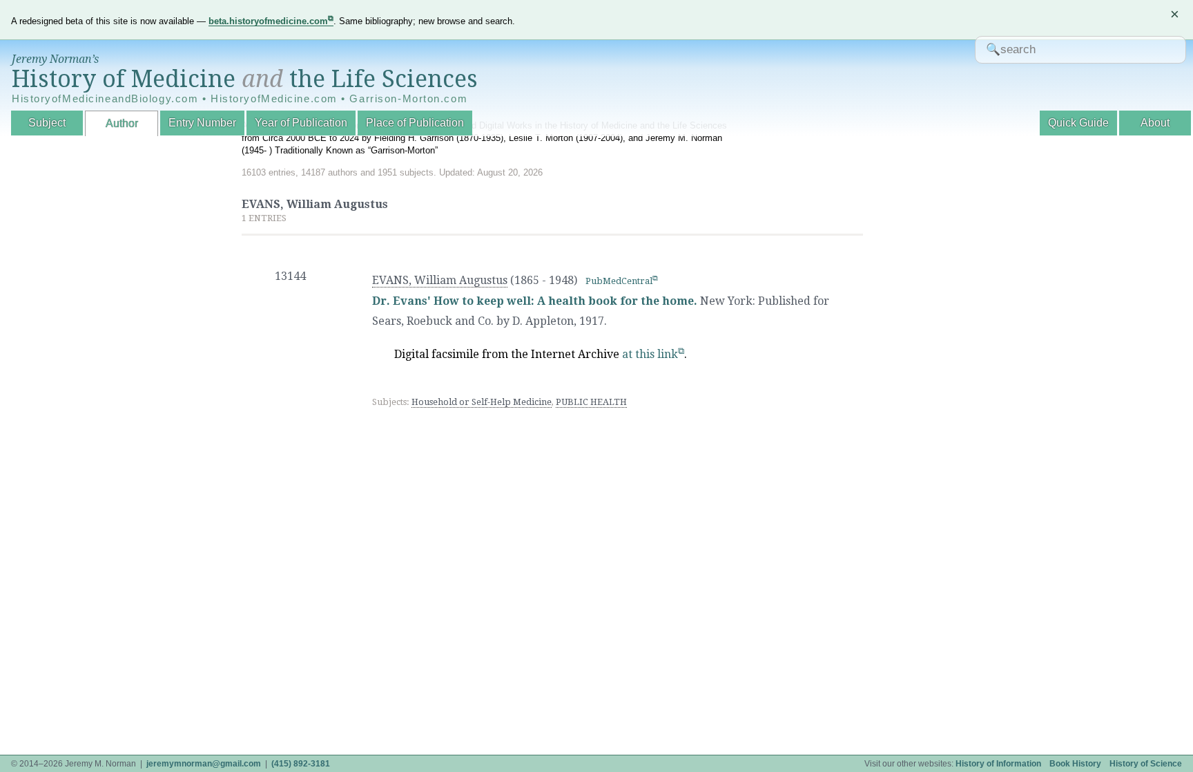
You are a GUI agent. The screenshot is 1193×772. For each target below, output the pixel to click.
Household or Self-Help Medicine (481, 402)
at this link (650, 354)
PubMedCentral (618, 281)
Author (122, 123)
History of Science (1145, 764)
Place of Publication (415, 123)
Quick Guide (1078, 123)
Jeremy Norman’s (55, 59)
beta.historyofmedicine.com (268, 21)
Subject (47, 123)
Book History (1075, 764)
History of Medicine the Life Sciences (245, 79)
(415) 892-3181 (300, 764)
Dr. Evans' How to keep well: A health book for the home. (534, 301)
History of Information (998, 764)
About (1155, 123)
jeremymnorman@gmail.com (203, 764)
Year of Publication (301, 123)
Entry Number (202, 123)
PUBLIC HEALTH (591, 402)
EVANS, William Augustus (439, 280)
